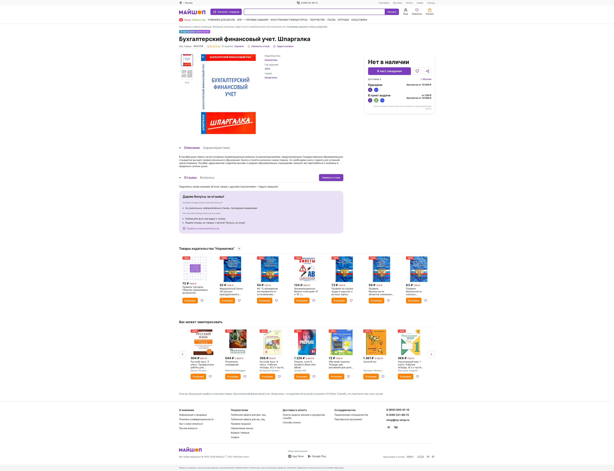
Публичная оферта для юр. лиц (248, 419)
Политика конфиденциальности (196, 419)
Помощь (431, 3)
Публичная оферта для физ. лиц (248, 414)
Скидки (420, 3)
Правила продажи (241, 423)
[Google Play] (317, 456)
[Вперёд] (431, 354)
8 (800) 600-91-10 (397, 409)
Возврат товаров (240, 432)
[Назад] (182, 354)
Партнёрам (384, 3)
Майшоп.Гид (198, 19)
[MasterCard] (427, 457)
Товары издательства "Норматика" (207, 248)
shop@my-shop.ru (397, 420)
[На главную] (192, 12)
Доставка (397, 3)
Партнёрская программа (348, 419)
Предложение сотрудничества (351, 414)
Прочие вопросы (188, 428)
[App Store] (296, 456)
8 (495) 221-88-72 (309, 3)
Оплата (409, 3)
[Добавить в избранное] (417, 71)
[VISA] (420, 457)
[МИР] (410, 457)
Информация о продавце (193, 414)
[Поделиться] (427, 71)
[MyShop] (190, 451)
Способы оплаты (292, 422)
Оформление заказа (242, 428)
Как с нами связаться (191, 423)
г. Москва (426, 79)
